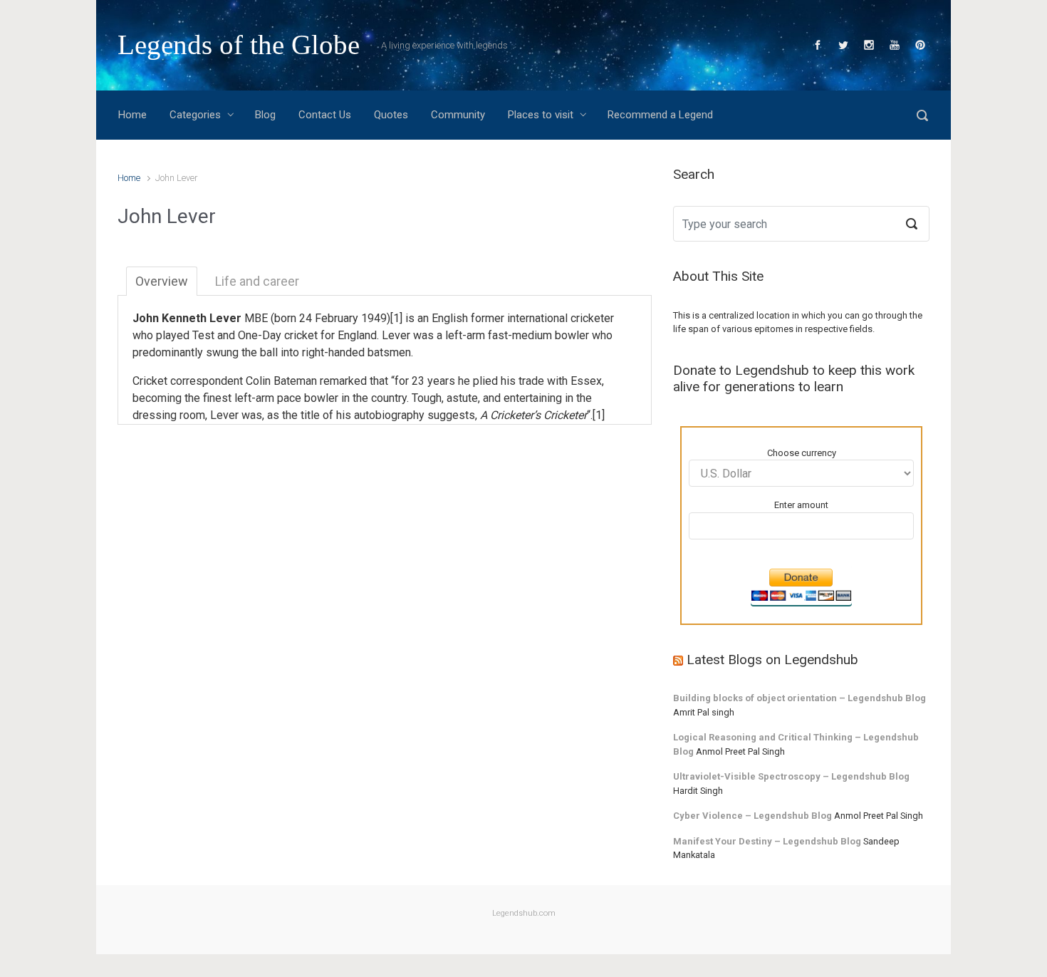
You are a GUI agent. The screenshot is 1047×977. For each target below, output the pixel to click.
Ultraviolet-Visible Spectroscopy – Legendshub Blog (791, 776)
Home (129, 177)
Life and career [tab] (257, 281)
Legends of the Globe (239, 44)
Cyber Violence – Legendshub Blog (752, 815)
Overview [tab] (161, 281)
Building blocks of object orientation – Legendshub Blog (799, 698)
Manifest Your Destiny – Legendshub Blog (767, 841)
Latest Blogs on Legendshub (772, 659)
